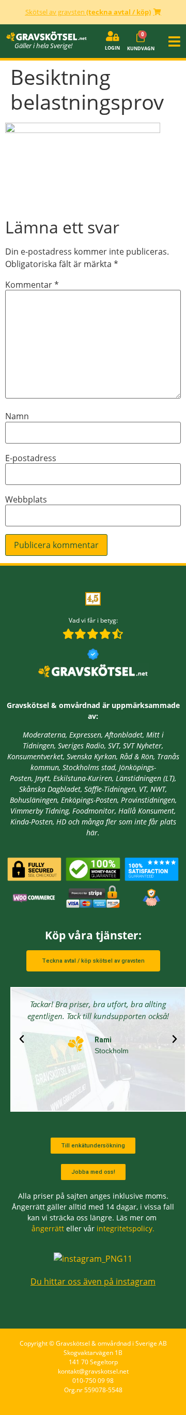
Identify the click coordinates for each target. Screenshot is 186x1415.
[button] (173, 41)
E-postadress (30, 458)
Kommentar (32, 285)
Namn (17, 416)
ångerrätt (48, 1228)
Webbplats (26, 499)
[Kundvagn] (140, 37)
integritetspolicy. (125, 1228)
